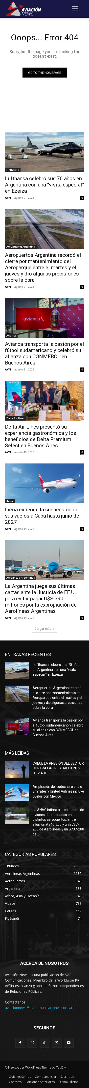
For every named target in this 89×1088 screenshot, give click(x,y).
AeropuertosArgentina (20, 246)
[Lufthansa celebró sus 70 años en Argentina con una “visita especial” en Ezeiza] (44, 152)
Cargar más (43, 629)
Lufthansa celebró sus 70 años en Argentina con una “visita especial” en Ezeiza (44, 185)
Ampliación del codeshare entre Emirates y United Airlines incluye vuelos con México (58, 791)
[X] (57, 1043)
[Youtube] (69, 1043)
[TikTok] (44, 1043)
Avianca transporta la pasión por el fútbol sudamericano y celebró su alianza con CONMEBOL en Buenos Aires (44, 353)
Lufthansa (12, 170)
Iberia (10, 501)
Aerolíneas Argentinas (20, 577)
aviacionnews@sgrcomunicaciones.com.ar (38, 1007)
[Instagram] (32, 1043)
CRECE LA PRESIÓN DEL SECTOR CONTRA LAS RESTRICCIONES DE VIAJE (58, 768)
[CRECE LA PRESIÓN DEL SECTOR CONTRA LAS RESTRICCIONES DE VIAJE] (17, 769)
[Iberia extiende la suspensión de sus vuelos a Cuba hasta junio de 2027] (44, 483)
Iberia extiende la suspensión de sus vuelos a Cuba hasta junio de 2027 (42, 516)
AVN (8, 197)
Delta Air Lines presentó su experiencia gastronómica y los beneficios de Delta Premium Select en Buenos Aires (40, 436)
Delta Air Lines (15, 418)
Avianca (11, 335)
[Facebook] (20, 1043)
